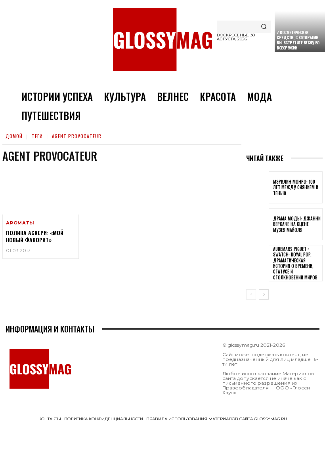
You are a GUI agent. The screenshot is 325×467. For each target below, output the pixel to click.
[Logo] (162, 39)
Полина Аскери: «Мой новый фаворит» (34, 236)
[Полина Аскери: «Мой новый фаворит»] (40, 192)
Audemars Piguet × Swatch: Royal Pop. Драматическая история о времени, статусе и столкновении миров (295, 263)
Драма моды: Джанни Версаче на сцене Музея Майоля (297, 224)
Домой (14, 136)
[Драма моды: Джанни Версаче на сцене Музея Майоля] (257, 224)
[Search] (264, 27)
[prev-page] (251, 294)
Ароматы (20, 223)
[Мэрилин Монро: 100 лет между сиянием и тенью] (257, 187)
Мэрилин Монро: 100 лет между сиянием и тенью (295, 187)
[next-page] (264, 294)
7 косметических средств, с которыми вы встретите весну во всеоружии (298, 40)
